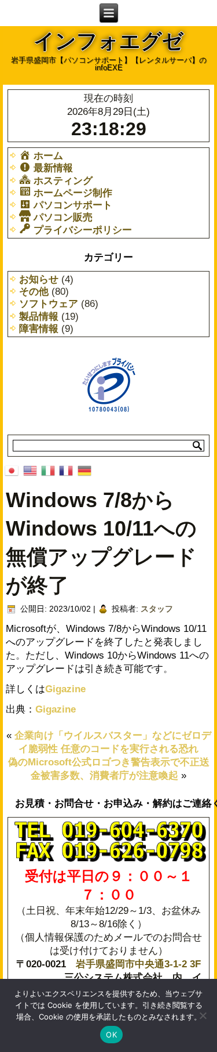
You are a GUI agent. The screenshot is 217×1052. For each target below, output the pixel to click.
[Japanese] (12, 469)
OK (111, 1034)
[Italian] (48, 469)
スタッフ (157, 608)
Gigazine (65, 689)
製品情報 (38, 316)
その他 (34, 291)
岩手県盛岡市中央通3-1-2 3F (138, 964)
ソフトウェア (48, 303)
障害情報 (38, 328)
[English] (30, 469)
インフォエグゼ (108, 41)
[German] (84, 469)
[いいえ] (202, 1015)
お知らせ (38, 279)
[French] (66, 469)
